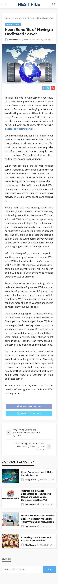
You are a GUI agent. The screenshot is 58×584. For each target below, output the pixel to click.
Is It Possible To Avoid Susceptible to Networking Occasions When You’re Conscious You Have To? (36, 495)
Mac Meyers (14, 39)
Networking (12, 24)
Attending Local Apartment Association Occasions (36, 539)
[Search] (53, 4)
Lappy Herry (30, 479)
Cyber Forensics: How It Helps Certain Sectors (37, 474)
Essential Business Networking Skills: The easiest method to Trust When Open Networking (37, 518)
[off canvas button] (3, 4)
